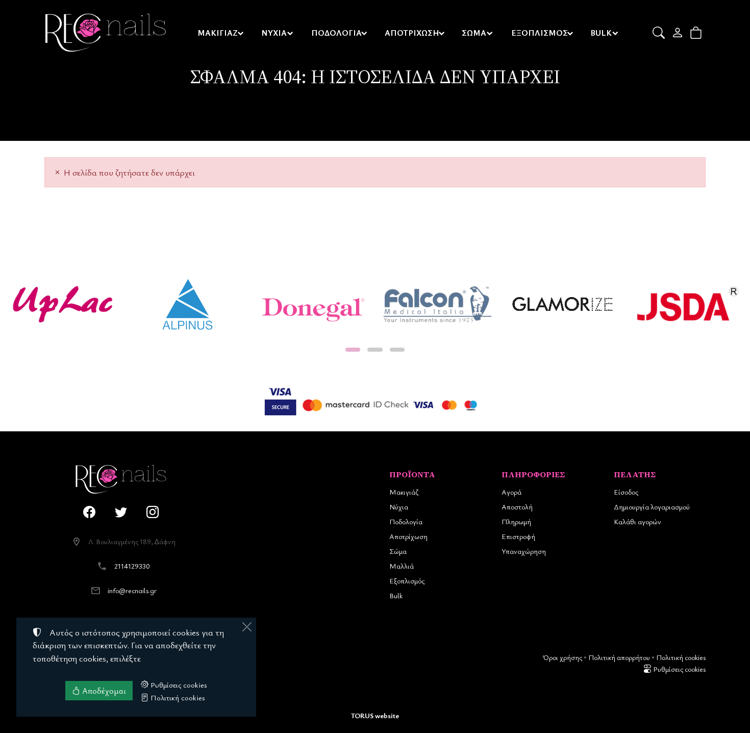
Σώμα (398, 551)
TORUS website (375, 715)
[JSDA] (687, 304)
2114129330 (132, 566)
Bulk (396, 595)
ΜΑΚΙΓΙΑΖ (217, 32)
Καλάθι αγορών (637, 521)
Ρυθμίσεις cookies (679, 669)
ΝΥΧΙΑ (274, 32)
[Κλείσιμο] (247, 627)
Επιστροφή (518, 536)
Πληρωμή (516, 521)
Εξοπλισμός (406, 580)
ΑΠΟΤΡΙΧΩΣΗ (412, 32)
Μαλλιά (401, 566)
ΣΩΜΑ (474, 32)
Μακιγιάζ (403, 492)
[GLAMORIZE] (562, 304)
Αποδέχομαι (103, 690)
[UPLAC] (62, 304)
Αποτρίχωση (408, 536)
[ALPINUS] (187, 304)
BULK (601, 32)
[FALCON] (437, 304)
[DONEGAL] (312, 304)
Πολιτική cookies (681, 657)
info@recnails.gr (132, 590)
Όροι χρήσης (562, 657)
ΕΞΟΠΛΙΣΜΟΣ (539, 32)
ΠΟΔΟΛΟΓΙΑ (336, 32)
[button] (659, 32)
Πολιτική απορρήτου (619, 657)
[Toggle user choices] (678, 32)
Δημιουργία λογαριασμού (652, 506)
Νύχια (398, 506)
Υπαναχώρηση (524, 551)
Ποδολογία (405, 521)
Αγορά (511, 492)
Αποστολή (517, 506)
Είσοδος (626, 492)
